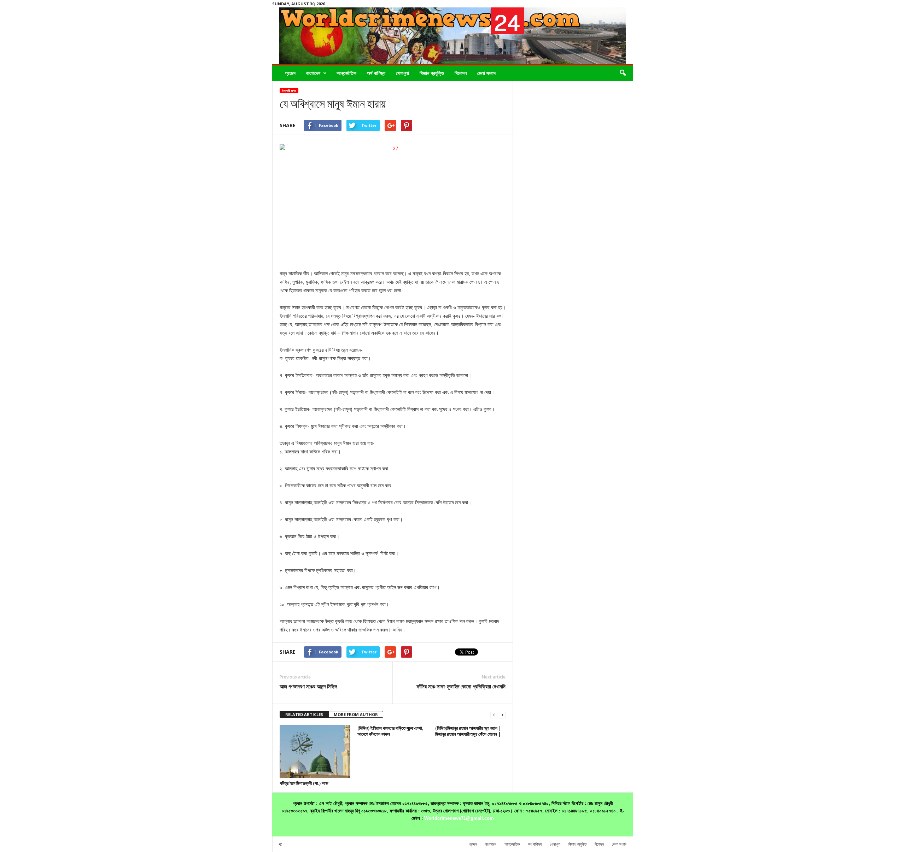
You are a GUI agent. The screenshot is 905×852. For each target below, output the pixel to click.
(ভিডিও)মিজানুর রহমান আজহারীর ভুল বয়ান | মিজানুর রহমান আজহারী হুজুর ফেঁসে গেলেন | (468, 731)
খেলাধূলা (402, 73)
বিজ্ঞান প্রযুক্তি (432, 73)
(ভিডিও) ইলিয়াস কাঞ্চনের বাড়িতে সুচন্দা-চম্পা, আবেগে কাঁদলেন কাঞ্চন (390, 731)
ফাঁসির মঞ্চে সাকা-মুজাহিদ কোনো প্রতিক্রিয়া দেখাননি (461, 686)
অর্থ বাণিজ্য (376, 73)
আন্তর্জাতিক (346, 73)
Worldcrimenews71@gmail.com (459, 818)
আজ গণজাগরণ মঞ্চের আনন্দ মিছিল (308, 686)
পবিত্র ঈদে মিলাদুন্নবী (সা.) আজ (304, 783)
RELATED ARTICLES (304, 714)
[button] (622, 73)
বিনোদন (461, 73)
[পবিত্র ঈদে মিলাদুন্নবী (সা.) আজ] (315, 751)
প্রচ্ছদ (290, 73)
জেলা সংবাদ (486, 73)
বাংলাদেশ (313, 73)
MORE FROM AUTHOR (356, 714)
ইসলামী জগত (289, 90)
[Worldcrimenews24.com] (452, 35)
